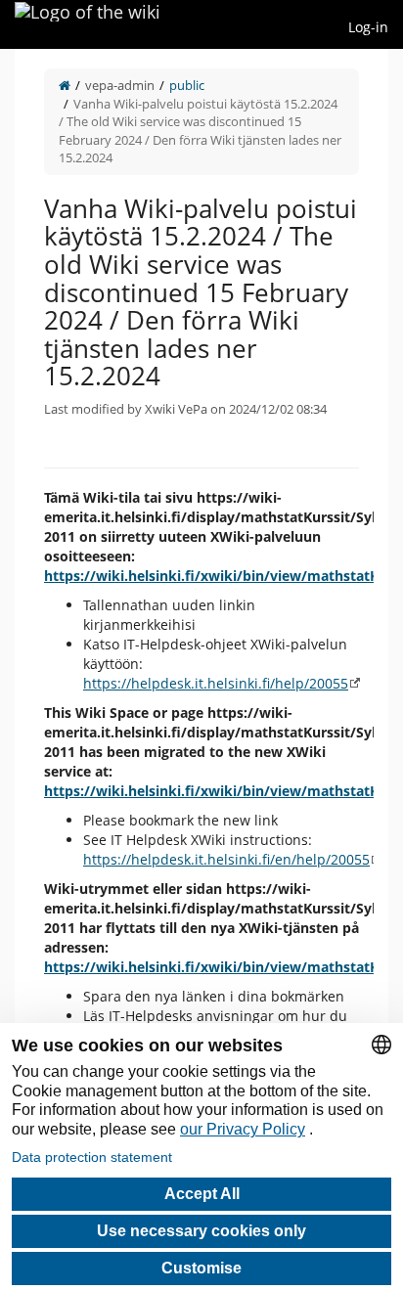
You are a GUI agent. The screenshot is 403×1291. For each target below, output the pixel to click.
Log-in (368, 27)
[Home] (64, 85)
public (186, 85)
